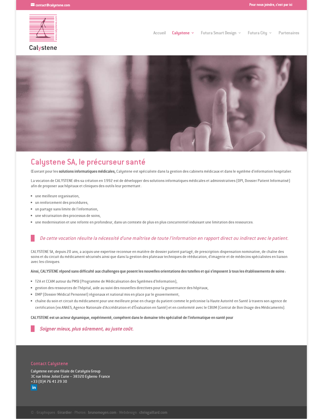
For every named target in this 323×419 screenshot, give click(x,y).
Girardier (65, 412)
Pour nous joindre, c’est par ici (270, 5)
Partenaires (289, 33)
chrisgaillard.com (153, 412)
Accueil (159, 33)
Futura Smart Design (218, 33)
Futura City (257, 33)
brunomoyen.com (102, 412)
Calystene (181, 33)
